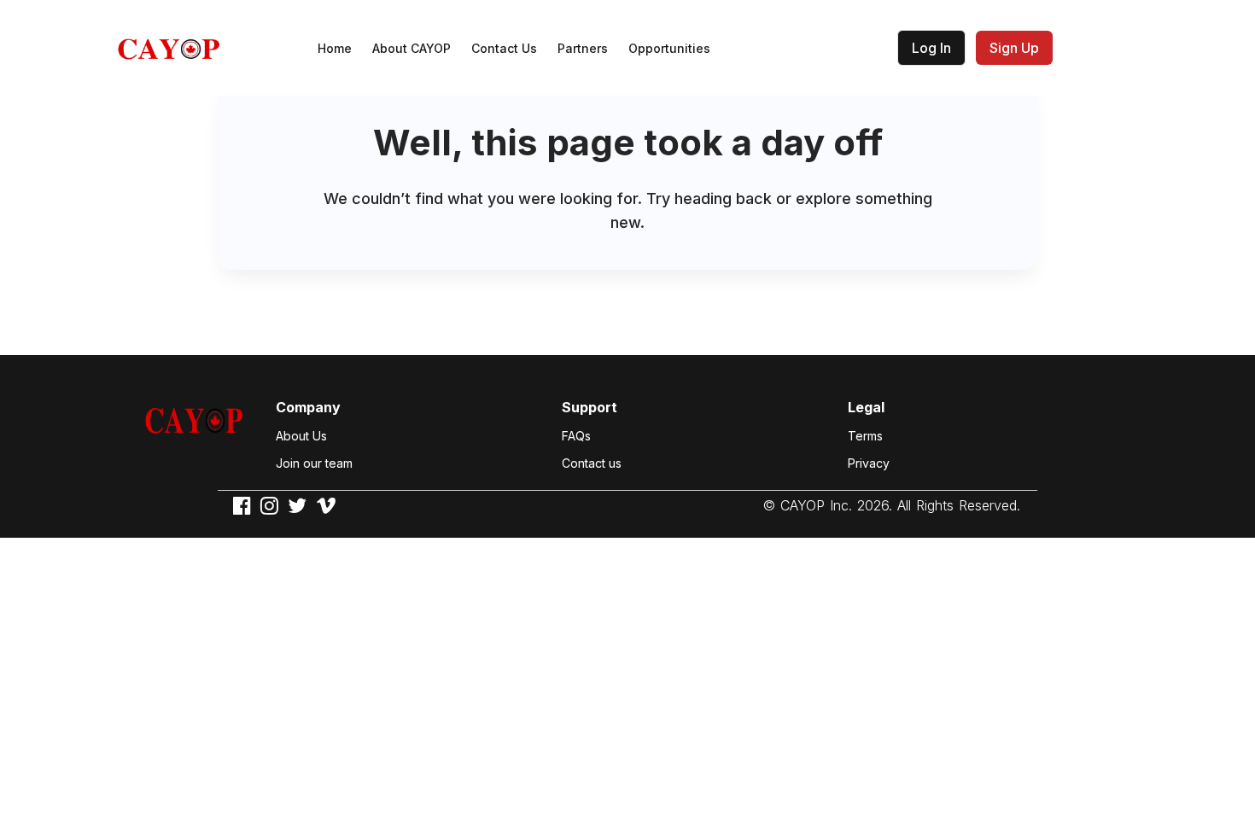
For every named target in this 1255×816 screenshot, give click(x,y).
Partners (582, 48)
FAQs (576, 435)
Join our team (314, 463)
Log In (931, 47)
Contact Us (504, 48)
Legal (866, 407)
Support (589, 407)
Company (308, 407)
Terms (865, 435)
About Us (301, 435)
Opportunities (669, 48)
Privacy (869, 463)
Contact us (592, 463)
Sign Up (1014, 47)
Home (335, 48)
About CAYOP (411, 48)
